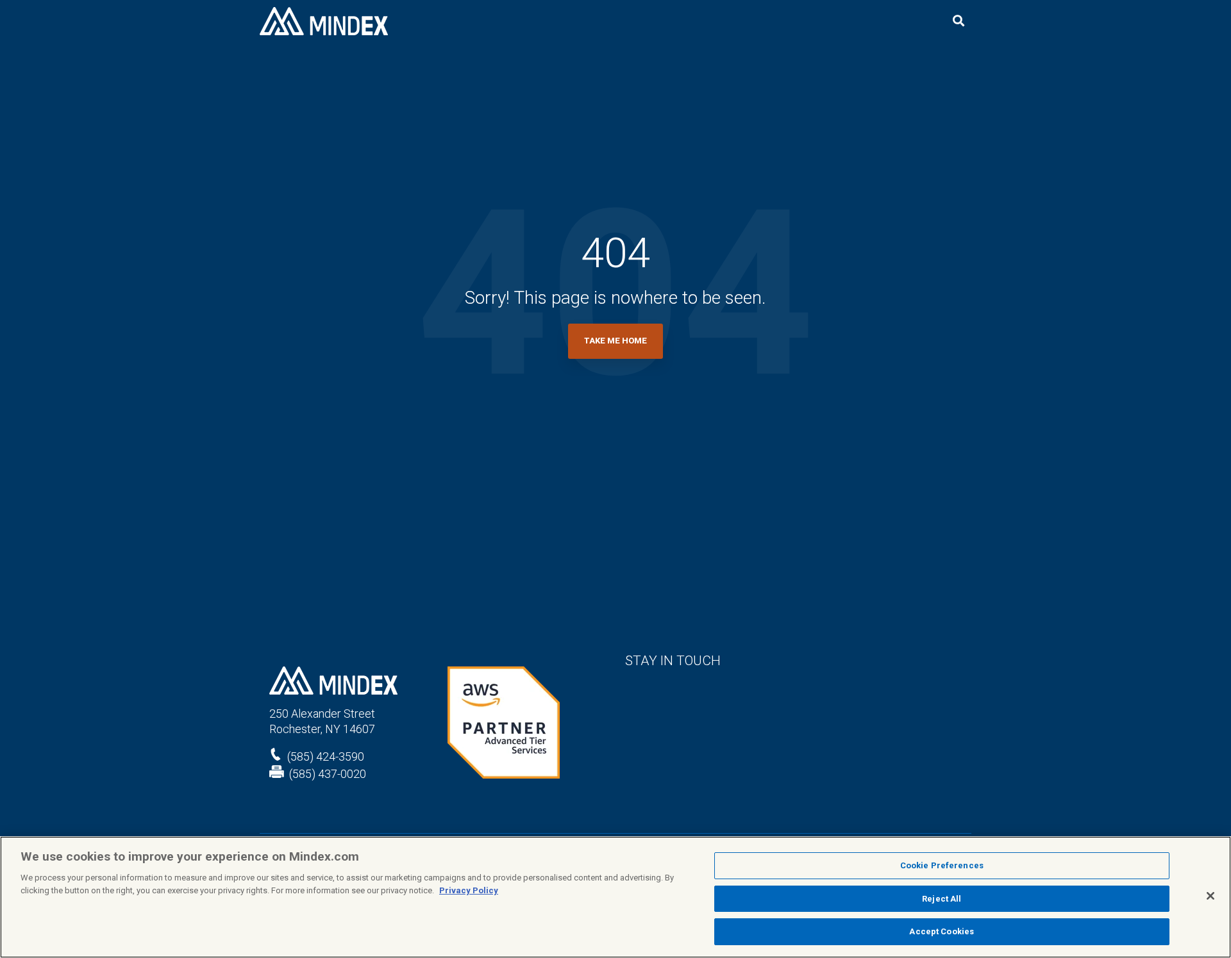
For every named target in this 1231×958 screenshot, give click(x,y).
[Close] (1210, 896)
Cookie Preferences (942, 865)
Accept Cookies (941, 931)
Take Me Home (615, 340)
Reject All (941, 899)
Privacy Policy (468, 890)
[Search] (958, 21)
